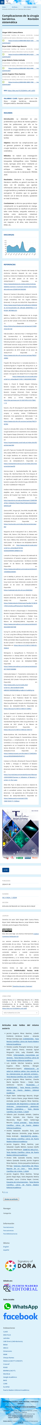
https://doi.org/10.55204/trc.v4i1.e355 (21, 91)
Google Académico (10, 1377)
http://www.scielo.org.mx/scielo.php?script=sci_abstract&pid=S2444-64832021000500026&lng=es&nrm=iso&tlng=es (19, 687)
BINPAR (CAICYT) (9, 1371)
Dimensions (7, 1351)
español (6, 1250)
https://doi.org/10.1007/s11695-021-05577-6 (18, 730)
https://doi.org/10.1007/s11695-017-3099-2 (17, 709)
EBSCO (5, 1348)
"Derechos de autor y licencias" (22, 986)
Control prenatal (20, 1123)
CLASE (5, 1332)
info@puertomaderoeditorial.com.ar (22, 1416)
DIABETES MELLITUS (30, 1150)
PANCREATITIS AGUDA (29, 1136)
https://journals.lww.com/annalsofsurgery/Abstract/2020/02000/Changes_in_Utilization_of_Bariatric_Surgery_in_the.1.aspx (20, 777)
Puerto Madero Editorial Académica (16, 1390)
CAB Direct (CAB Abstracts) (13, 1341)
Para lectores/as (8, 1227)
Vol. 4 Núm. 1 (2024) (30, 7)
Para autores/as (8, 1230)
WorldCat (6, 1374)
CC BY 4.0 (20, 1422)
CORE (5, 1384)
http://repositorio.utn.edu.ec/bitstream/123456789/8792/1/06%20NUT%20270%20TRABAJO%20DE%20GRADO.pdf (20, 503)
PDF (6, 870)
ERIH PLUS (7, 1335)
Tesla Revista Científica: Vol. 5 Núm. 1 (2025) (23, 1077)
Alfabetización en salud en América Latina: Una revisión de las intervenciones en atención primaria (23, 1071)
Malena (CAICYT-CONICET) (12, 1361)
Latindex (6, 1338)
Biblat (5, 1345)
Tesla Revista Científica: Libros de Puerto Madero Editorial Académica (23, 1041)
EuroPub (6, 1387)
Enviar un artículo (11, 1199)
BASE (5, 1380)
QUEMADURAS (28, 1039)
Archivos (14, 7)
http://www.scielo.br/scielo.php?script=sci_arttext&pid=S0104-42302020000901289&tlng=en (20, 548)
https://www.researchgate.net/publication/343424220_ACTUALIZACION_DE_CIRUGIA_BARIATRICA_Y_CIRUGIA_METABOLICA (20, 307)
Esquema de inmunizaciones (17, 1182)
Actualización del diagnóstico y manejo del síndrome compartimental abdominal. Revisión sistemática (23, 1106)
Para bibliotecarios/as (10, 1234)
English (6, 1247)
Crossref (6, 1364)
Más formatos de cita (12, 1013)
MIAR (5, 1354)
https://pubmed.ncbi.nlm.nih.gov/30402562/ (18, 590)
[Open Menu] (2, 2)
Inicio (4, 7)
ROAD (5, 1367)
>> (7, 1192)
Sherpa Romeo (8, 1358)
